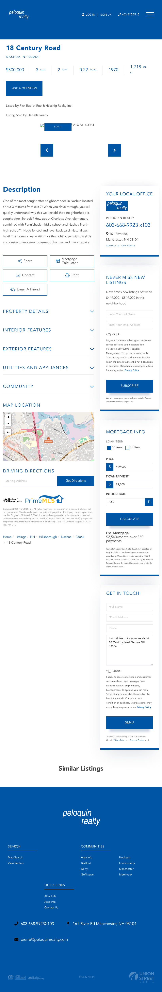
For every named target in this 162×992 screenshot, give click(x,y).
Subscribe (130, 386)
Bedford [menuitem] (86, 863)
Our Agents (128, 246)
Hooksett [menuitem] (124, 857)
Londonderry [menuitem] (127, 863)
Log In (90, 15)
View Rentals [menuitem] (16, 863)
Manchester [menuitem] (126, 869)
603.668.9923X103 (37, 924)
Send (129, 722)
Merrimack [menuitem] (125, 874)
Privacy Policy (132, 370)
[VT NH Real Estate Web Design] (141, 977)
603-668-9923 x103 (128, 225)
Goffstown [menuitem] (87, 874)
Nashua (66, 537)
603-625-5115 (130, 14)
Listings (21, 537)
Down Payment (117, 476)
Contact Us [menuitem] (51, 907)
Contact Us (113, 246)
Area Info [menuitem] (86, 857)
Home (7, 537)
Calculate (129, 519)
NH (32, 537)
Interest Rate (116, 494)
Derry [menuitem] (84, 869)
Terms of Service (137, 740)
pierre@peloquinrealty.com (44, 940)
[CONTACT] (24, 88)
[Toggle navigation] (150, 14)
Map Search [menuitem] (15, 857)
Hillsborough (48, 537)
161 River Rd (104, 924)
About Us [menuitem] (50, 896)
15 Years (135, 447)
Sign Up (105, 15)
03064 (80, 537)
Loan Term (115, 441)
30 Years (117, 447)
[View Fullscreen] (8, 432)
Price (110, 459)
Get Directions (76, 480)
